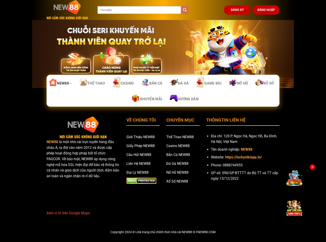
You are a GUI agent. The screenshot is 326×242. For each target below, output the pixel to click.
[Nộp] (185, 10)
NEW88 (52, 142)
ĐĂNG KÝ (237, 10)
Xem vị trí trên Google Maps (68, 213)
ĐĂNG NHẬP (266, 10)
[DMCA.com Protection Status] (141, 180)
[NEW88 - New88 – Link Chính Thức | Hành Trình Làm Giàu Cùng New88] (69, 10)
